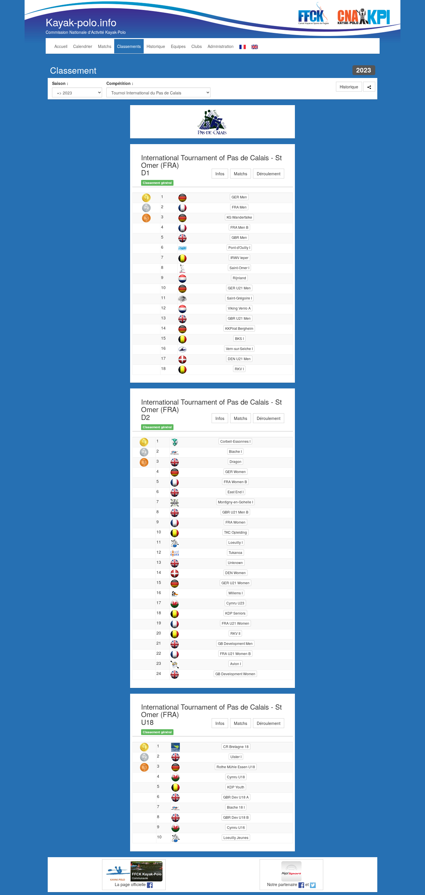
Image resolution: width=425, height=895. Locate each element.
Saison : (60, 83)
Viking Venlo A (239, 308)
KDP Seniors (235, 613)
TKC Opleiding (235, 532)
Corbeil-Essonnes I (235, 441)
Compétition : (119, 83)
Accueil (60, 46)
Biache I (235, 451)
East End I (235, 491)
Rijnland (239, 277)
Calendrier (82, 46)
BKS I (239, 338)
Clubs (196, 46)
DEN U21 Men (239, 358)
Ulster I (235, 756)
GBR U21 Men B (235, 511)
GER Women (235, 471)
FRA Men (239, 206)
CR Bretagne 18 (236, 746)
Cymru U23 (235, 602)
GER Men (239, 196)
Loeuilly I (235, 542)
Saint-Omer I (239, 267)
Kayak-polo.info (81, 21)
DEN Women (235, 572)
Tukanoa (235, 552)
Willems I (235, 592)
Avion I (235, 663)
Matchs (104, 46)
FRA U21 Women (235, 623)
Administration (221, 46)
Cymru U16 (236, 827)
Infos (219, 173)
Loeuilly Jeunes (235, 837)
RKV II (235, 633)
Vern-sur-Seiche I (239, 348)
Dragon (235, 461)
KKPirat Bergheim (239, 328)
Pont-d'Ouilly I (239, 247)
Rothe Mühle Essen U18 (236, 766)
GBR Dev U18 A (236, 796)
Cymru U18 (236, 776)
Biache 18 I (236, 807)
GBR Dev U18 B (236, 817)
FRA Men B (239, 227)
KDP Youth (235, 786)
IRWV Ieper (239, 257)
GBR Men (239, 237)
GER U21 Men (239, 287)
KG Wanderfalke (239, 217)
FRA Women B (235, 481)
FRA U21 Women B (235, 653)
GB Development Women (235, 673)
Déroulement (268, 173)
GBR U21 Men (239, 318)
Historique (156, 46)
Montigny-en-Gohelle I (235, 501)
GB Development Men (235, 643)
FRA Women (235, 522)
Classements (129, 46)
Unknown (235, 562)
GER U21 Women (235, 582)
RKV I (239, 368)
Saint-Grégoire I (239, 297)
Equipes (178, 46)
